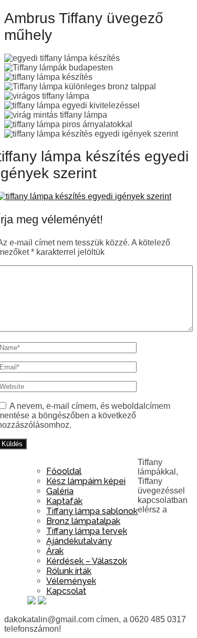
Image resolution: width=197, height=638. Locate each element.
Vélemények (71, 581)
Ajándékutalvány (79, 541)
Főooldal (63, 471)
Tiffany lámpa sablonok (92, 511)
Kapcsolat (66, 591)
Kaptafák (64, 501)
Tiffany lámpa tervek (86, 531)
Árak (55, 551)
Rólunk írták (68, 571)
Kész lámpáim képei (86, 481)
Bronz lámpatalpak (83, 521)
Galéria (60, 491)
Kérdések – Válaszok (86, 561)
